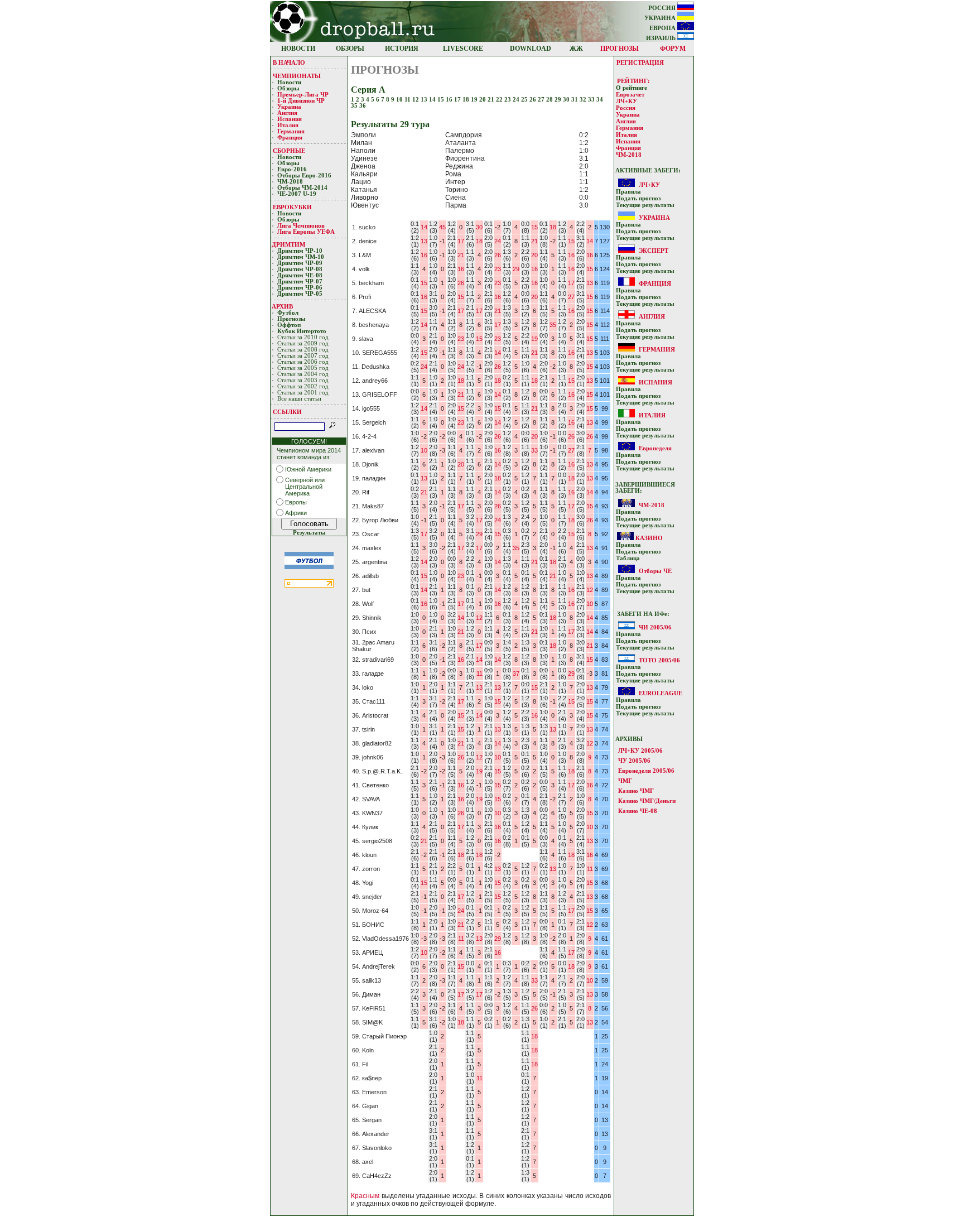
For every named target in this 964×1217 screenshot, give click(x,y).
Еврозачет (630, 95)
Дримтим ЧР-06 (299, 288)
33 (592, 100)
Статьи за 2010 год (303, 337)
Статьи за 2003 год (303, 380)
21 (492, 100)
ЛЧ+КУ (626, 101)
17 (458, 100)
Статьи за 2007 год (303, 356)
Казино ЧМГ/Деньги (647, 800)
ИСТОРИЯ (401, 48)
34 (599, 100)
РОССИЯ (662, 8)
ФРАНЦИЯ (655, 283)
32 (584, 100)
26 (533, 100)
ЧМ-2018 (290, 182)
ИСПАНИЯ (655, 382)
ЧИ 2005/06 (655, 627)
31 (575, 100)
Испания (289, 119)
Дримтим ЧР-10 (299, 251)
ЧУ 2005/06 (634, 760)
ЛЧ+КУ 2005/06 (640, 750)
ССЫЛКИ (287, 411)
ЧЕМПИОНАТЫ (297, 76)
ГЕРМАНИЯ (657, 349)
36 (362, 106)
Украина (289, 107)
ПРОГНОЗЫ (619, 48)
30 (567, 100)
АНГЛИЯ (652, 316)
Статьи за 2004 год (303, 374)
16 (450, 100)
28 (550, 100)
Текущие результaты (645, 205)
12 (416, 100)
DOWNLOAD (530, 48)
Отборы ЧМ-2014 (302, 188)
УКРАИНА (660, 18)
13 (425, 100)
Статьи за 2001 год (303, 392)
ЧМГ (625, 780)
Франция (289, 137)
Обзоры (288, 88)
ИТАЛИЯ (652, 415)
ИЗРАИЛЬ (661, 38)
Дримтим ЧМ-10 (300, 257)
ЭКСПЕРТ (653, 250)
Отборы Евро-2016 (304, 175)
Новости (289, 82)
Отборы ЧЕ (655, 570)
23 (508, 100)
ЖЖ (576, 48)
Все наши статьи (299, 399)
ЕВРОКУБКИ (292, 207)
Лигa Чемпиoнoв (301, 226)
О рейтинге (631, 88)
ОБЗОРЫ (350, 48)
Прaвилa (628, 192)
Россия (625, 108)
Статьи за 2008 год (303, 350)
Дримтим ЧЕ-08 (299, 275)
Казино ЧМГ (636, 790)
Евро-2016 (292, 169)
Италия (287, 125)
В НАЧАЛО (289, 62)
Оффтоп (289, 325)
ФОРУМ (673, 48)
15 (441, 100)
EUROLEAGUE (660, 693)
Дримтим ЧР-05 (299, 294)
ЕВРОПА (663, 28)
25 (525, 100)
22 (500, 100)
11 (408, 100)
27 (542, 100)
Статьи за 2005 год (303, 368)
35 (355, 106)
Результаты (309, 533)
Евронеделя (655, 448)
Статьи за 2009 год (303, 343)
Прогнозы (291, 319)
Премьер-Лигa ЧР (303, 95)
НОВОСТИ (298, 48)
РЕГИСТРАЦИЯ (640, 62)
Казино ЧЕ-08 (637, 810)
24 (517, 100)
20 (483, 100)
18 (466, 100)
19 (475, 100)
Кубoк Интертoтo (302, 331)
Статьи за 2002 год (303, 386)
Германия (291, 131)
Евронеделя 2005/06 (646, 770)
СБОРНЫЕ (289, 150)
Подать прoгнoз (638, 198)
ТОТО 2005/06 (659, 660)
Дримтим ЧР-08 (299, 269)
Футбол (287, 313)
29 (559, 100)
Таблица (628, 558)
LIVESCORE (463, 48)
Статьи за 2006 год (303, 362)
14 (433, 100)
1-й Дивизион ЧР (301, 101)
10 (400, 100)
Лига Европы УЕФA (306, 232)
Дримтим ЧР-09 (299, 263)
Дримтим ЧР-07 (299, 281)
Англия (287, 113)
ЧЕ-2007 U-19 (296, 194)
